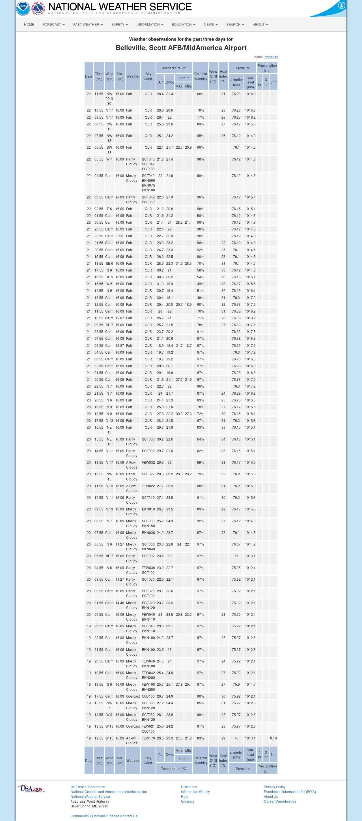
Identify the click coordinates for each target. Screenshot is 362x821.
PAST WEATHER (86, 24)
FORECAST (52, 24)
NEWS (209, 24)
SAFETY (118, 24)
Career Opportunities (280, 801)
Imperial (271, 56)
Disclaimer (189, 786)
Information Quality (195, 791)
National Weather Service (90, 796)
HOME (29, 24)
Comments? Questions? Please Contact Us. (104, 815)
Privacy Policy (274, 786)
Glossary (188, 801)
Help (184, 796)
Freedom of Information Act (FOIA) (290, 791)
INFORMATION (149, 24)
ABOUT (259, 24)
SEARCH (234, 24)
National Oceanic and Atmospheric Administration (109, 791)
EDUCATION (182, 24)
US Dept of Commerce (88, 786)
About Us (271, 796)
